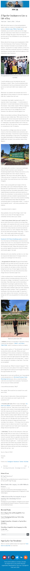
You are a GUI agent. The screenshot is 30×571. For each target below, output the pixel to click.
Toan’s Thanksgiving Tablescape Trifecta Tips (12, 517)
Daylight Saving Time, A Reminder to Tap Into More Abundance (14, 522)
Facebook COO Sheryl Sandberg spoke (11, 239)
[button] (15, 9)
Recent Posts (6, 510)
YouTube (26, 461)
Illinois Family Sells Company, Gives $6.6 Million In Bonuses (14, 485)
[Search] (28, 534)
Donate (24, 561)
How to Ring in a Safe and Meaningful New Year (13, 512)
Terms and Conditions (10, 561)
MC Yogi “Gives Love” (7, 476)
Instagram (10, 461)
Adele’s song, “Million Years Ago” (14, 29)
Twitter (21, 461)
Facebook (16, 461)
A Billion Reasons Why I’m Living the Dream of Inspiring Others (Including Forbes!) (13, 497)
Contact (19, 561)
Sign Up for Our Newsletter (11, 541)
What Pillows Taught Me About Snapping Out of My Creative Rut (14, 528)
